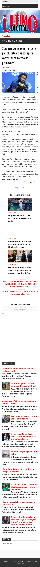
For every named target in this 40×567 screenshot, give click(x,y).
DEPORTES (6, 67)
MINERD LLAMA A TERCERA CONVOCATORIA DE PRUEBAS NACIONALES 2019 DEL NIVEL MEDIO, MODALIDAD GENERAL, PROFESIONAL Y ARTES (20, 284)
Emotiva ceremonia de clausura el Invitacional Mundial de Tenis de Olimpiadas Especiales (19, 244)
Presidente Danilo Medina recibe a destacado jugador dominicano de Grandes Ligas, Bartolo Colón (19, 270)
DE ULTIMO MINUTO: (12, 41)
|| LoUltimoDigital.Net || (18, 561)
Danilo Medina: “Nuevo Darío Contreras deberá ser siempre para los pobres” (19, 470)
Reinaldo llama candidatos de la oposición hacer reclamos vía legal (18, 369)
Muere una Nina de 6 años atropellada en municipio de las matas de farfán (19, 402)
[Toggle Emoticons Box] (3, 313)
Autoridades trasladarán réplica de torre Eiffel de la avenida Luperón (24, 417)
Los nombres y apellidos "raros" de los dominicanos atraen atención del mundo (23, 384)
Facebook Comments (20, 309)
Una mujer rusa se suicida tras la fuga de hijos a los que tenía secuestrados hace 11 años (20, 292)
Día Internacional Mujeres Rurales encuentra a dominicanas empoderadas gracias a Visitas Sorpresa (23, 436)
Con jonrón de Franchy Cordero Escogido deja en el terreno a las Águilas (19, 218)
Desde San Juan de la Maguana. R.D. (26, 562)
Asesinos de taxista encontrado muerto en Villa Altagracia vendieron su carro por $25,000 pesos (24, 487)
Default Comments (20, 307)
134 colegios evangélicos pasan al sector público (24, 452)
